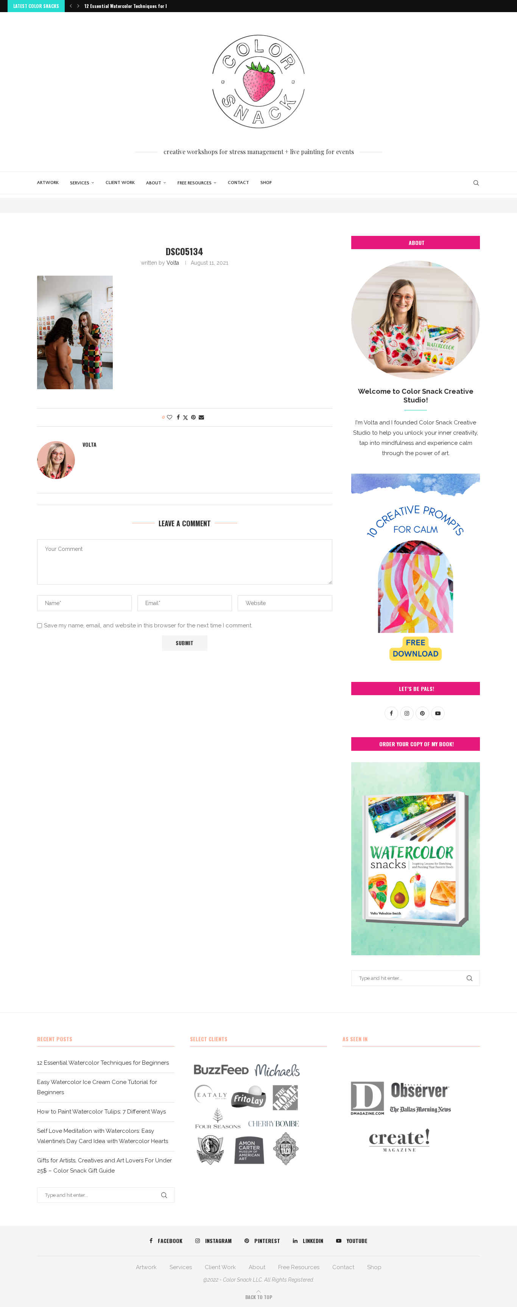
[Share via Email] (201, 417)
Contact (238, 182)
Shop (266, 182)
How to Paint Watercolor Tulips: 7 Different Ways (101, 1111)
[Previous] (71, 6)
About (153, 183)
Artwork (48, 182)
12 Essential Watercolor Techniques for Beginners (135, 6)
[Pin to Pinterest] (193, 417)
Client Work (120, 182)
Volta (173, 263)
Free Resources (195, 183)
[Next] (78, 6)
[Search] (476, 183)
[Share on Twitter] (185, 417)
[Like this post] (169, 417)
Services (79, 183)
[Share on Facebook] (178, 417)
